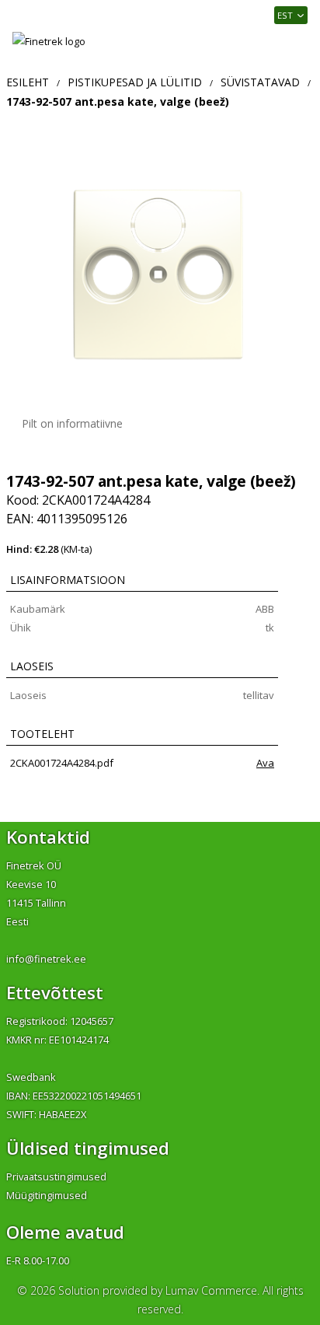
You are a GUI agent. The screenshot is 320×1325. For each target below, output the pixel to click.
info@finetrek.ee (46, 959)
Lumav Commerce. (212, 1290)
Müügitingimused (46, 1195)
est (285, 15)
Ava (265, 762)
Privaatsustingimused (56, 1176)
